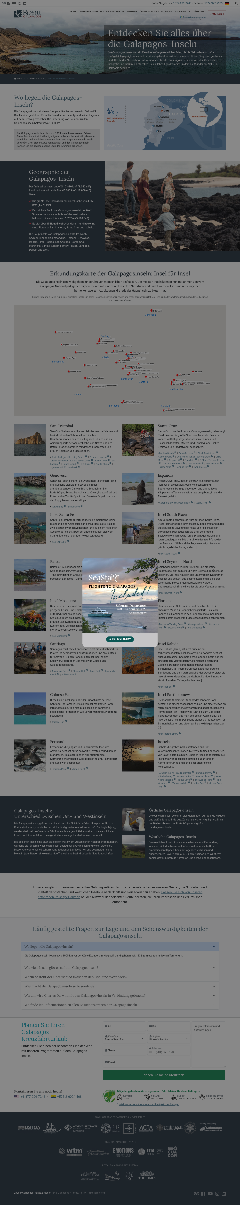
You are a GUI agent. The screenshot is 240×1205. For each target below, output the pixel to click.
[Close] (153, 562)
